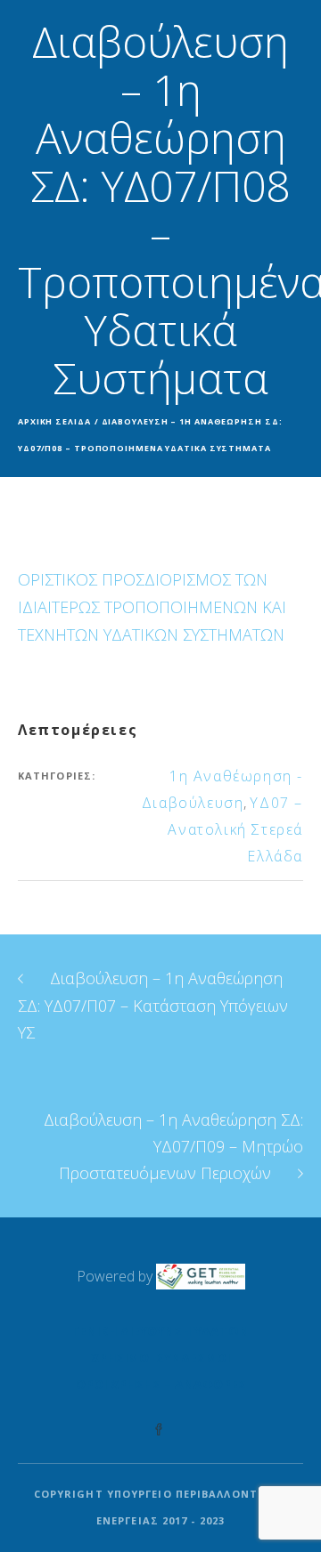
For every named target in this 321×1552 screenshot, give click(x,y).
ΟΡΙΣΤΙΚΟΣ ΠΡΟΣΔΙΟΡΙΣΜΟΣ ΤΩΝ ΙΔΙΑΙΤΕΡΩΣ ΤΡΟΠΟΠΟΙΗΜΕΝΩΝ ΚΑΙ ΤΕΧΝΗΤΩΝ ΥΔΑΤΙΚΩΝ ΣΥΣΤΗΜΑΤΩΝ (152, 607)
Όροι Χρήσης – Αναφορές (161, 1384)
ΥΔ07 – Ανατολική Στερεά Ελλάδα (235, 829)
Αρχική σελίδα (54, 421)
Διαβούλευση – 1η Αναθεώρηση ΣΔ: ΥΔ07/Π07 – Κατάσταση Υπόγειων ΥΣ (153, 1005)
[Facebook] (159, 1430)
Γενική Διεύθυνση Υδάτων (160, 1330)
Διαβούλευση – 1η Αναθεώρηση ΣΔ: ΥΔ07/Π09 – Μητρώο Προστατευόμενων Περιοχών (173, 1146)
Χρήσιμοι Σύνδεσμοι (160, 1357)
